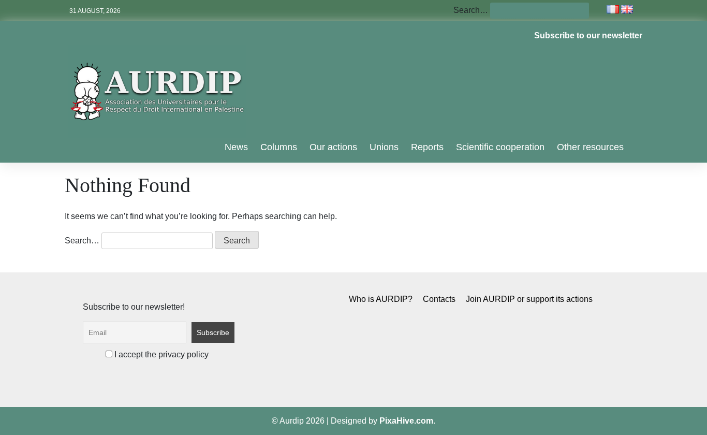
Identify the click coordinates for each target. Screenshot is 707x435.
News (236, 147)
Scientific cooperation (500, 147)
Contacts (439, 299)
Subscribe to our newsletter (588, 35)
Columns (278, 147)
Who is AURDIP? (381, 299)
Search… (470, 10)
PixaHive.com (406, 420)
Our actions (333, 147)
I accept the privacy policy (160, 354)
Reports (427, 147)
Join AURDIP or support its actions (529, 299)
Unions (384, 147)
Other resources (590, 147)
